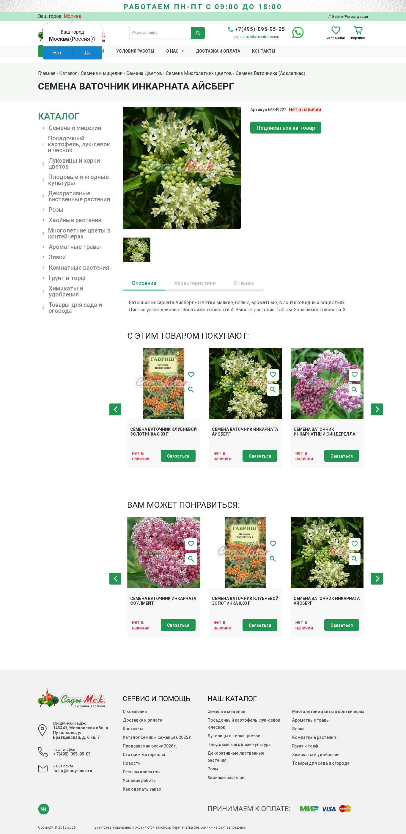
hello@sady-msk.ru (72, 770)
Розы (212, 769)
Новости (132, 763)
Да (87, 53)
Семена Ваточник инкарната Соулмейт (163, 601)
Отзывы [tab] (244, 283)
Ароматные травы (311, 720)
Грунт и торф (305, 746)
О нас (172, 51)
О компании (135, 711)
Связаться (178, 456)
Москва (72, 16)
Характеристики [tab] (195, 283)
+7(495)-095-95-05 (259, 29)
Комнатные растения (314, 737)
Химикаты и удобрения (315, 754)
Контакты (263, 51)
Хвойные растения (226, 777)
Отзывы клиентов (141, 771)
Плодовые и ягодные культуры (239, 744)
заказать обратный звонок (256, 37)
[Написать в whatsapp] (295, 36)
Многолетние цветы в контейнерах (328, 711)
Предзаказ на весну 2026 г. (150, 746)
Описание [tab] (144, 283)
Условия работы (135, 51)
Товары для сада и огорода (321, 763)
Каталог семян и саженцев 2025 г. (157, 737)
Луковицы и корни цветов (233, 736)
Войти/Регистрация (349, 16)
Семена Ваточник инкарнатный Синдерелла (324, 432)
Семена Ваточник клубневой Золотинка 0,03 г (163, 432)
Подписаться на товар (285, 128)
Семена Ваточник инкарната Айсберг (245, 432)
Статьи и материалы (144, 754)
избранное (336, 38)
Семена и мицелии (226, 711)
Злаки (298, 728)
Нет (57, 53)
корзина (358, 38)
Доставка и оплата (218, 51)
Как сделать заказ (142, 789)
